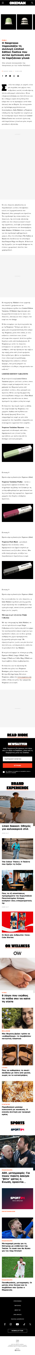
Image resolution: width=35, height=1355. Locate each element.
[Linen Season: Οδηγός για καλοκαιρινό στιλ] (17, 808)
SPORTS (17, 1123)
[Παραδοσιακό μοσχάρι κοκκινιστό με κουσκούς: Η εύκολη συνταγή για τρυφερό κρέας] (17, 1091)
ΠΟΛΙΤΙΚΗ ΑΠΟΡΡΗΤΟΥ (17, 1319)
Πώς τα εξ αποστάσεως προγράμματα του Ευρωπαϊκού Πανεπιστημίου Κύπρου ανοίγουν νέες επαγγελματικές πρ (17, 898)
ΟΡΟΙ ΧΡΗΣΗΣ (18, 1314)
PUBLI (4, 40)
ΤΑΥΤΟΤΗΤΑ (17, 1305)
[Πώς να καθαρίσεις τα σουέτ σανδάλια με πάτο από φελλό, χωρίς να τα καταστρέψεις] (17, 1054)
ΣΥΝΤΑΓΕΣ (6, 1104)
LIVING (4, 1067)
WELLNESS (6, 1031)
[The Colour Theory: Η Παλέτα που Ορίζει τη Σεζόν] (17, 848)
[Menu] (3, 3)
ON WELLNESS (17, 946)
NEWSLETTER (17, 1330)
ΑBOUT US (17, 1310)
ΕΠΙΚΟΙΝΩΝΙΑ (17, 1301)
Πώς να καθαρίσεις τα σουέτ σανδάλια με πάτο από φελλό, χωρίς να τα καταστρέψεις (16, 1072)
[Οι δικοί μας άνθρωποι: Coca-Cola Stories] (17, 922)
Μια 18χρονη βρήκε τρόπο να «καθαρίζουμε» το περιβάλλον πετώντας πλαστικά (16, 1036)
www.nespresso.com (24, 677)
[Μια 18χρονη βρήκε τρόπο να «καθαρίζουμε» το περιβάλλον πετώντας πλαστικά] (17, 1018)
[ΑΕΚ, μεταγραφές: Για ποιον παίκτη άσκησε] (17, 1152)
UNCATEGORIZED (8, 1211)
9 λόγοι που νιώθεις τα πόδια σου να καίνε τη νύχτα (16, 998)
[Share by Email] (18, 76)
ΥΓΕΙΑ (4, 992)
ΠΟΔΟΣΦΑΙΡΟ (7, 1170)
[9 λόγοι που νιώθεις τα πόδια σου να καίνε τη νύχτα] (17, 975)
